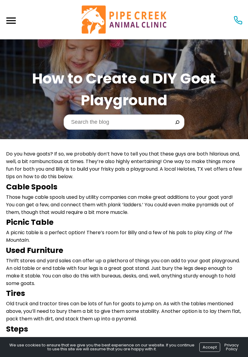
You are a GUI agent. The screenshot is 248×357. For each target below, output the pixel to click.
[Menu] (11, 20)
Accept (210, 347)
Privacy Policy (231, 347)
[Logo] (124, 19)
